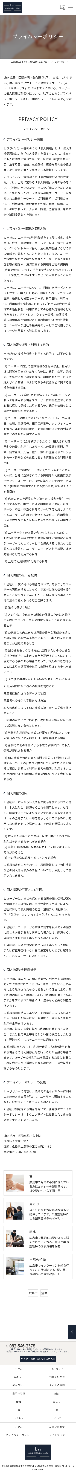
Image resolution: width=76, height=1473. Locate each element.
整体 (44, 1293)
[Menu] (70, 7)
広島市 (33, 1293)
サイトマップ (57, 1435)
